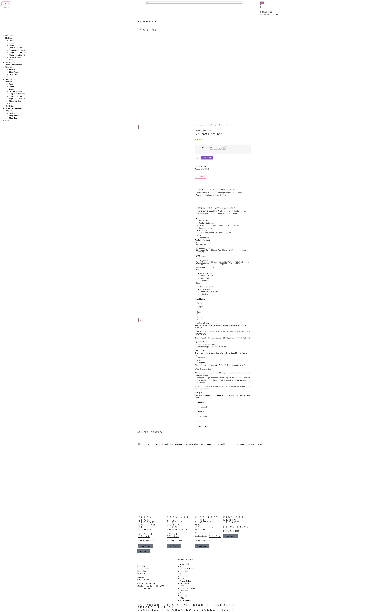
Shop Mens (13, 69)
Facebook (201, 358)
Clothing (8, 38)
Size (202, 147)
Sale (7, 77)
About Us (183, 576)
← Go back (201, 176)
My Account (184, 564)
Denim (11, 43)
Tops (11, 60)
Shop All (8, 67)
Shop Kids (13, 74)
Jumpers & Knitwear (17, 50)
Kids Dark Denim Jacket (235, 520)
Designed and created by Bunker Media (185, 609)
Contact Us (184, 571)
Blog (181, 574)
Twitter (199, 360)
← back (6, 3)
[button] (223, 218)
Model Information (202, 299)
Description (199, 218)
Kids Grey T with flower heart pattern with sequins (207, 524)
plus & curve (234, 395)
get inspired (205, 125)
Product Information (202, 240)
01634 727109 (219, 365)
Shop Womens (15, 72)
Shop (182, 566)
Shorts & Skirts (15, 57)
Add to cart (207, 157)
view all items (203, 426)
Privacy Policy (185, 581)
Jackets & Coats (15, 48)
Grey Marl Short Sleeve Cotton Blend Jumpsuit (179, 523)
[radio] (211, 147)
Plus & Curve (10, 62)
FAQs (182, 578)
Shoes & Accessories (13, 65)
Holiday (213, 125)
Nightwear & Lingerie (17, 55)
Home (197, 125)
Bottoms (12, 40)
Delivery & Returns (187, 569)
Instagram (201, 363)
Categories (199, 393)
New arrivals (10, 35)
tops (241, 395)
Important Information (203, 323)
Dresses (12, 45)
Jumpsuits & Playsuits (17, 52)
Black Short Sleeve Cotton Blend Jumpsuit (149, 523)
